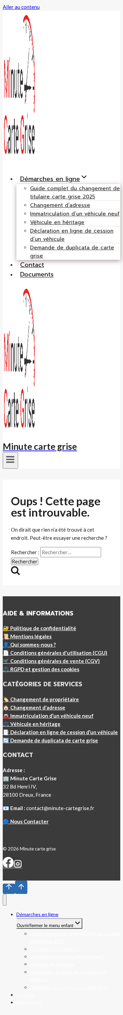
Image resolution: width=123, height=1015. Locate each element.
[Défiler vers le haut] (9, 889)
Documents (37, 274)
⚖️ (41, 669)
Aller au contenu (21, 7)
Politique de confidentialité (43, 628)
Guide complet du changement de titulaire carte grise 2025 (75, 192)
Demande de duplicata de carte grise (72, 252)
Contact (32, 265)
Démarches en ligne (37, 914)
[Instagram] (18, 866)
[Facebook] (8, 866)
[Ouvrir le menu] (10, 460)
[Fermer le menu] (4, 900)
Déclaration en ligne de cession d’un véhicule (71, 235)
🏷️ (41, 699)
